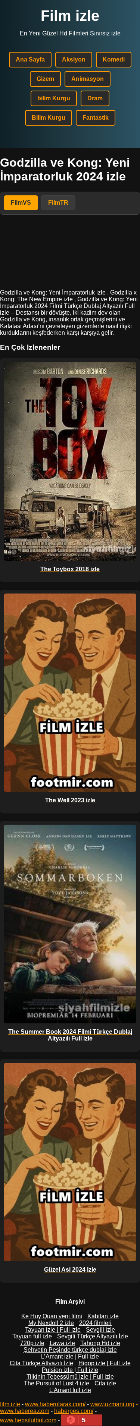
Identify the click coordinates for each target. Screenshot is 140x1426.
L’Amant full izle (70, 1390)
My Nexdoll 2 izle (51, 1323)
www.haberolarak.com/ (55, 1404)
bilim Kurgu (53, 98)
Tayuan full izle (32, 1336)
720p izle (32, 1343)
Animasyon (87, 79)
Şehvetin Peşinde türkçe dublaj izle (70, 1350)
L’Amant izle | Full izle (70, 1356)
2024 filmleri (95, 1323)
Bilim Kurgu (48, 117)
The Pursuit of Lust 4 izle (56, 1383)
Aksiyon (73, 59)
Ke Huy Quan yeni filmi (51, 1316)
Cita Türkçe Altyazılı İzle (41, 1363)
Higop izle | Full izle (104, 1363)
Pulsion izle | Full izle (70, 1370)
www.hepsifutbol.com (28, 1420)
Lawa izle (62, 1343)
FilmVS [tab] (21, 202)
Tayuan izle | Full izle (53, 1329)
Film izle (70, 15)
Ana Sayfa (30, 59)
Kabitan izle (103, 1316)
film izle (10, 1404)
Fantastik (96, 117)
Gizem (45, 79)
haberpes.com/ (73, 1411)
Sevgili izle (100, 1329)
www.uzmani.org (112, 1404)
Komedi (114, 59)
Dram (95, 98)
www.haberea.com (24, 1411)
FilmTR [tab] (58, 202)
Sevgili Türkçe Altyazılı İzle (92, 1336)
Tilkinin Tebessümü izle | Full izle (70, 1376)
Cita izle (105, 1383)
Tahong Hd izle (100, 1343)
